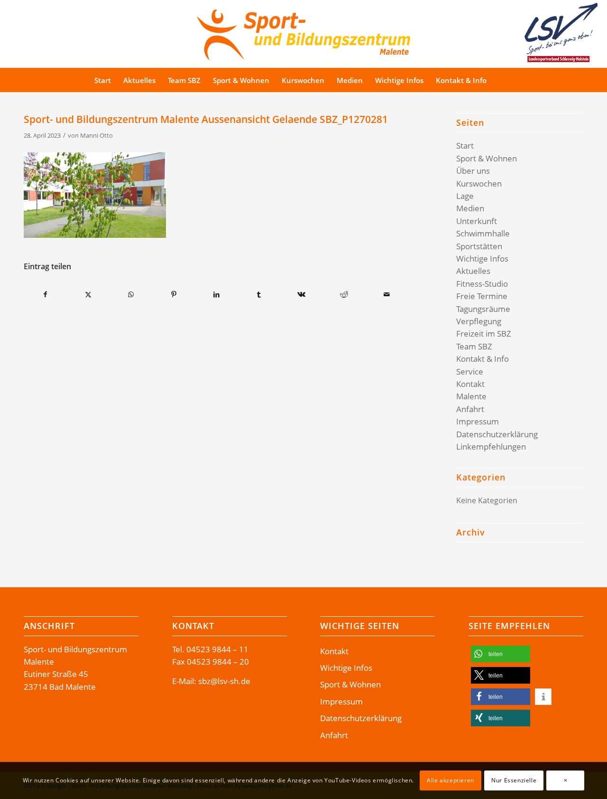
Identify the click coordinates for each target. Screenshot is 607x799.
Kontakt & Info (482, 358)
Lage (465, 195)
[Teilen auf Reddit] (344, 294)
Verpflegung (478, 321)
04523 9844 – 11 (217, 649)
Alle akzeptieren (450, 780)
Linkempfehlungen (491, 446)
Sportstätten (479, 246)
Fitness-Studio (482, 283)
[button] (500, 654)
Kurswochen (479, 183)
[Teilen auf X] (88, 294)
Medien (470, 208)
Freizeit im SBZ (483, 333)
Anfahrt (470, 409)
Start (465, 145)
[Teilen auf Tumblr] (259, 294)
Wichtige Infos (482, 258)
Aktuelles (473, 270)
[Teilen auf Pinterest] (174, 294)
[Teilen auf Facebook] (45, 294)
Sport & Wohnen (486, 158)
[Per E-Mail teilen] (387, 294)
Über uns (473, 170)
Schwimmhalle (483, 233)
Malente (471, 396)
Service (469, 371)
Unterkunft (476, 221)
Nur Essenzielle (513, 780)
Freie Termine (481, 296)
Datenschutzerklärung (497, 434)
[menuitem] (102, 80)
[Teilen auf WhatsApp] (131, 294)
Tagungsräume (483, 308)
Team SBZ (474, 346)
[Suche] (510, 80)
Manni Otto (96, 135)
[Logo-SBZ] (303, 32)
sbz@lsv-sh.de (224, 681)
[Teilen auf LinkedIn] (216, 294)
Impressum (477, 421)
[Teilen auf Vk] (302, 294)
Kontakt (470, 383)
